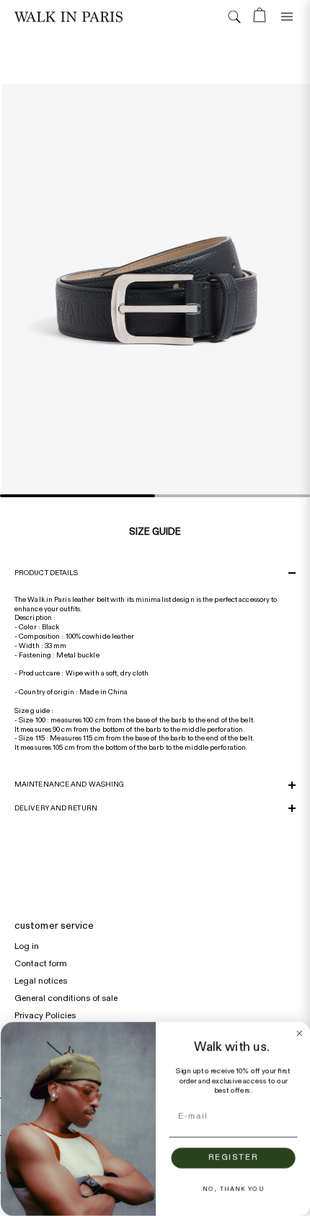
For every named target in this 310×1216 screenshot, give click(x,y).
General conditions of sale (66, 998)
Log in (26, 946)
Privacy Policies (45, 1015)
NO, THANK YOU (232, 1189)
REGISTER (232, 1157)
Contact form (40, 963)
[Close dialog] (299, 1033)
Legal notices (40, 981)
